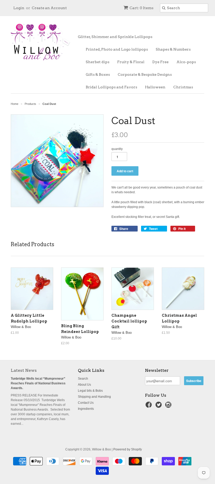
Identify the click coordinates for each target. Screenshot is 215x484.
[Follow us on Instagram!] (169, 406)
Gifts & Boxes (98, 74)
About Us (84, 384)
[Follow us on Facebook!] (149, 406)
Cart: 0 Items (141, 8)
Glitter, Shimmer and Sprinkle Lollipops (115, 37)
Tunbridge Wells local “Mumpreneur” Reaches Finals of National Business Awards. (38, 383)
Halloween (155, 87)
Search (83, 378)
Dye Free (160, 62)
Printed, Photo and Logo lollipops (117, 49)
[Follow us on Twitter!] (159, 406)
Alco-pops (186, 62)
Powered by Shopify (127, 449)
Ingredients (86, 409)
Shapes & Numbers (173, 49)
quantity (117, 149)
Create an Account (49, 8)
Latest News (24, 370)
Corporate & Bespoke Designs (145, 74)
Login (18, 8)
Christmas (183, 87)
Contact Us (86, 403)
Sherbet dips (97, 62)
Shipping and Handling (94, 397)
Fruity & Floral (130, 62)
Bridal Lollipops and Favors (111, 87)
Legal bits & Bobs (90, 390)
